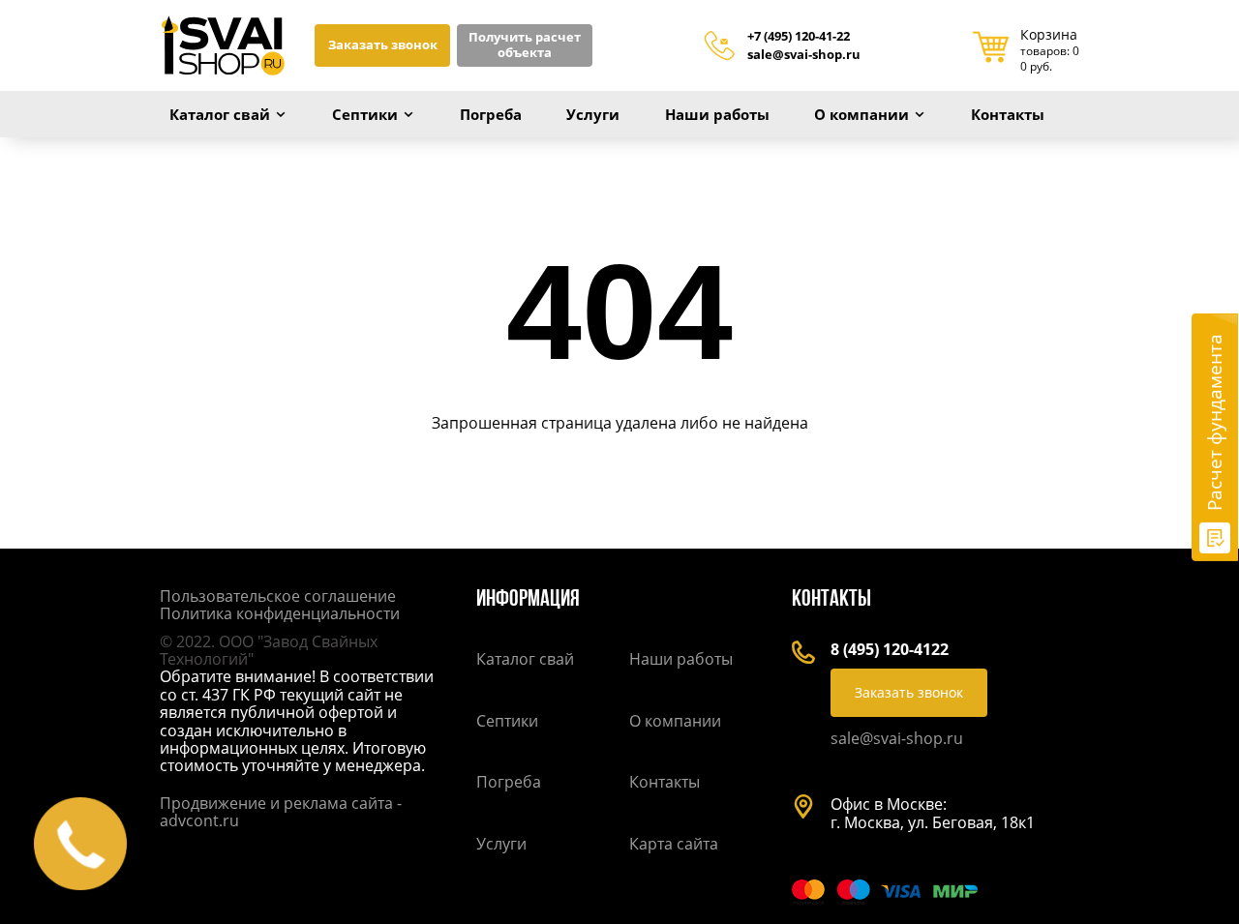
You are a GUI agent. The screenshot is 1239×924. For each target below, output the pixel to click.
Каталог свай (219, 114)
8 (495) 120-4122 (890, 649)
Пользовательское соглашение (278, 596)
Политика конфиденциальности (280, 613)
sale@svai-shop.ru (804, 55)
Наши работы (717, 114)
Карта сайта (673, 843)
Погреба (491, 114)
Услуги (593, 114)
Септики (365, 114)
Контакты (1007, 114)
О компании (861, 114)
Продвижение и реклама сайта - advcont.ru (281, 811)
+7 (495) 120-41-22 (798, 37)
